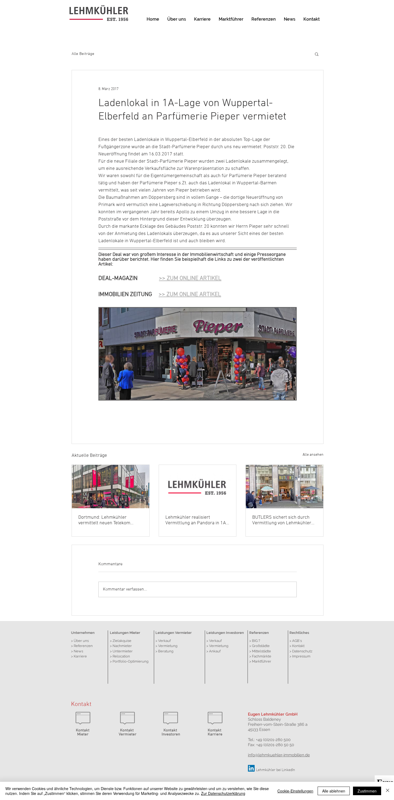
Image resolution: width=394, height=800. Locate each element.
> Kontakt (296, 646)
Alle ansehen (313, 455)
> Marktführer (260, 661)
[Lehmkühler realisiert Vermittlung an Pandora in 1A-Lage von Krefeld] (197, 486)
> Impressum (299, 656)
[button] (316, 54)
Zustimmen (367, 791)
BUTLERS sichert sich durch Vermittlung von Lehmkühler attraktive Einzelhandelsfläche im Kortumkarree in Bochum (283, 520)
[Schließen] (387, 791)
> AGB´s (295, 641)
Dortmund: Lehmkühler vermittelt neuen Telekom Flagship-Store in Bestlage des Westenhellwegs (110, 520)
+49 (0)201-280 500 (273, 739)
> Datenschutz (300, 651)
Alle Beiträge (83, 53)
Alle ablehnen (333, 791)
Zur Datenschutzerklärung (223, 793)
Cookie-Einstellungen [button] (295, 791)
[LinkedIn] (251, 768)
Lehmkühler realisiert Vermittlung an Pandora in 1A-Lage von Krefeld (196, 520)
